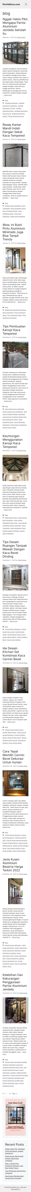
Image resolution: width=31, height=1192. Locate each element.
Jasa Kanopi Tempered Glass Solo (14, 417)
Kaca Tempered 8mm (10, 211)
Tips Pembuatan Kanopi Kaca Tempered (14, 329)
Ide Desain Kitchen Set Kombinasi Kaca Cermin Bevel (14, 653)
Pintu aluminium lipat (14, 315)
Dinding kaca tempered (13, 206)
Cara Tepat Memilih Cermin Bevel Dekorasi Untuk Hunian (13, 757)
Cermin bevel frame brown (14, 730)
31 (10, 1093)
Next (14, 1093)
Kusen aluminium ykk (10, 961)
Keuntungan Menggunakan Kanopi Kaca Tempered (13, 441)
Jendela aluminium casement (13, 1065)
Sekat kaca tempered (17, 216)
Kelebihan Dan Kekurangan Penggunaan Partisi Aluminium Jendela (15, 982)
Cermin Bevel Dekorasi (12, 629)
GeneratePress (15, 1189)
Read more (8, 95)
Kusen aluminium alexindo (12, 950)
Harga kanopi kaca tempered (13, 412)
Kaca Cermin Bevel (15, 743)
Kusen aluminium (21, 948)
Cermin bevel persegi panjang (16, 840)
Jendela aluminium (11, 103)
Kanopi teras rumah (9, 427)
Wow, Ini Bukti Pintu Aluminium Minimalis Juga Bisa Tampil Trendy (14, 232)
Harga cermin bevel (14, 738)
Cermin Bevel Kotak (9, 732)
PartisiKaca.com (11, 4)
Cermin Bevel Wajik (9, 637)
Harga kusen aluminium (13, 945)
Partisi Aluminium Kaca (16, 116)
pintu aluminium (8, 313)
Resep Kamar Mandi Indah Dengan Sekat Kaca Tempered (14, 130)
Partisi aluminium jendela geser (13, 1078)
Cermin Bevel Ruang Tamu (16, 635)
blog (6, 100)
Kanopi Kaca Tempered (18, 425)
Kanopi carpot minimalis (11, 531)
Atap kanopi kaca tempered (14, 409)
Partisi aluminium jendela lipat (13, 1081)
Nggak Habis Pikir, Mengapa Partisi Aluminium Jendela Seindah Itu (15, 26)
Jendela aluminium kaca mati (13, 1067)
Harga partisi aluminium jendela (16, 1062)
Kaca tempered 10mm (18, 208)
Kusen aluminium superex (15, 958)
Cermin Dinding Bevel (10, 843)
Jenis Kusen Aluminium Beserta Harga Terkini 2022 (13, 865)
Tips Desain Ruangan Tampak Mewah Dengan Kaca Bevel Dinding (15, 549)
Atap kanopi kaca (11, 518)
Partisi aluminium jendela (19, 1075)
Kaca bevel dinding (13, 640)
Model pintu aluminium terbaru (15, 310)
